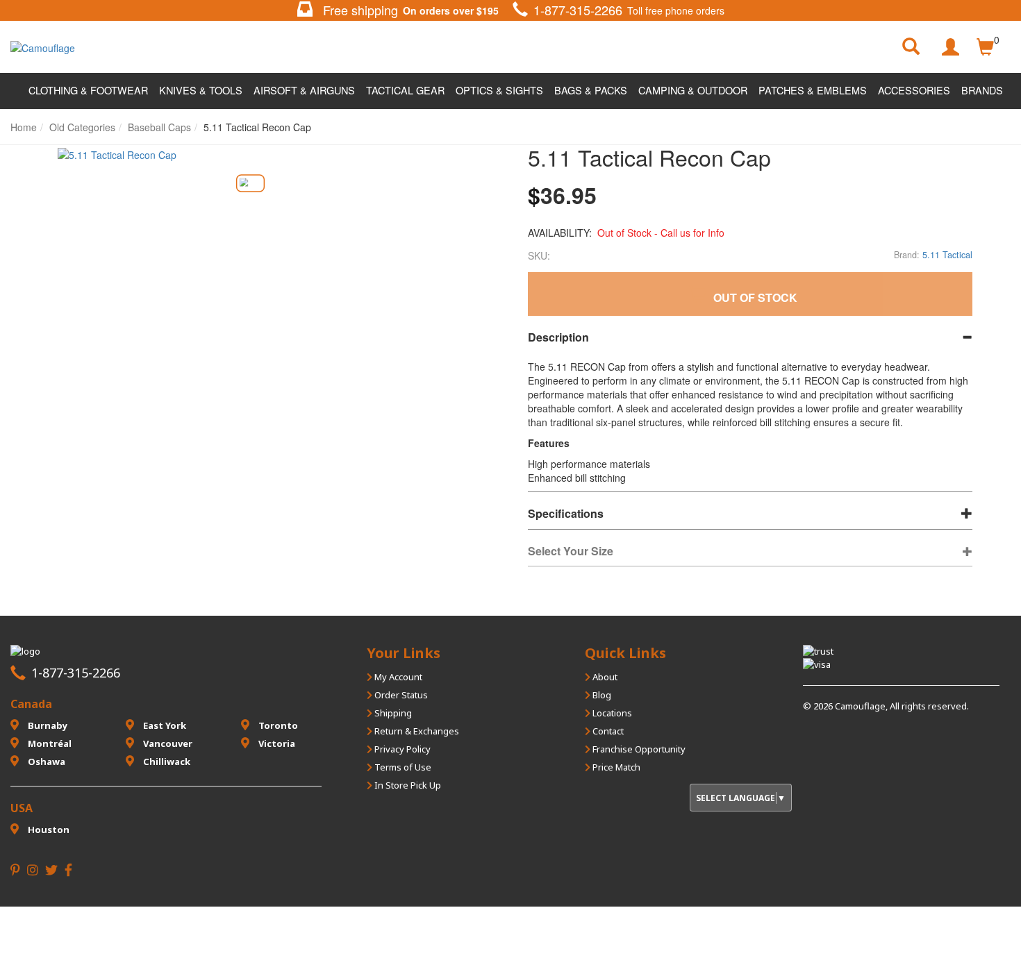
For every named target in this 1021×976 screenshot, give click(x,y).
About (603, 677)
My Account (397, 677)
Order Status (400, 695)
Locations (611, 713)
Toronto (277, 725)
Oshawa (45, 761)
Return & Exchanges (415, 731)
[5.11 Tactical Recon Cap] (250, 184)
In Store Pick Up (406, 785)
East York (163, 725)
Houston (47, 829)
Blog (600, 695)
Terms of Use (401, 767)
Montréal (49, 743)
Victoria (275, 743)
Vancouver (166, 743)
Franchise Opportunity (638, 749)
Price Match (615, 767)
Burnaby (46, 725)
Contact (607, 731)
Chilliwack (165, 761)
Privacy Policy (401, 749)
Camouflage (860, 706)
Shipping (392, 713)
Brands (982, 90)
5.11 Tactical (947, 255)
